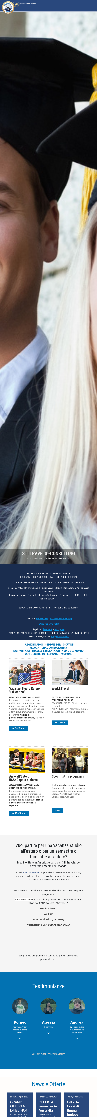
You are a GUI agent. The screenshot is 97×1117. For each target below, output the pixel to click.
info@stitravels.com (60, 636)
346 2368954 (42, 618)
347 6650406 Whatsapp (61, 618)
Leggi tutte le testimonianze (49, 1054)
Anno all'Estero (30, 872)
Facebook (47, 629)
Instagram (59, 629)
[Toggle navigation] (94, 4)
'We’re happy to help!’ (48, 624)
